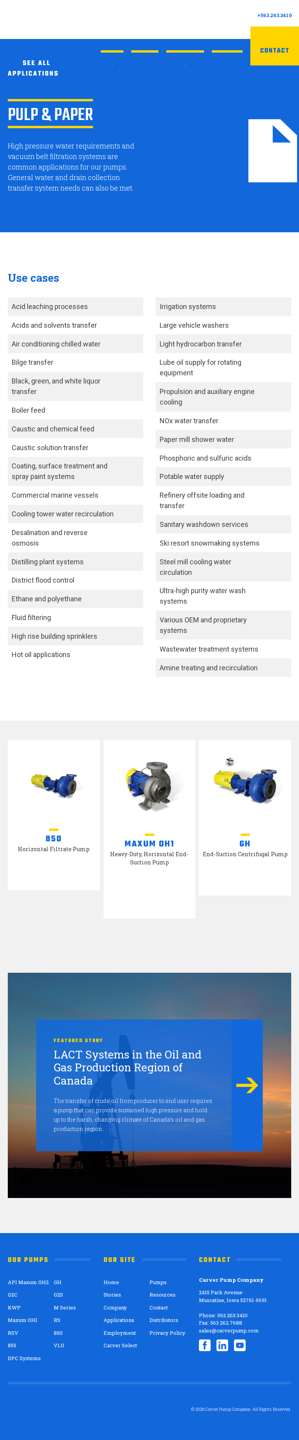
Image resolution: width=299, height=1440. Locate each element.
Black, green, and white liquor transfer (56, 386)
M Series (65, 1307)
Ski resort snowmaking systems (210, 543)
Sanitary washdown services (204, 524)
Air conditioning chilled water (56, 344)
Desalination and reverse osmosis (50, 537)
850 (58, 1332)
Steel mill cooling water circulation (195, 567)
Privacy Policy (167, 1332)
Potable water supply (192, 476)
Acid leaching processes (50, 306)
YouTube (240, 1345)
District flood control (43, 580)
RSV (13, 1332)
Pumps (112, 45)
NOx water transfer (189, 421)
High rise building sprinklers (54, 636)
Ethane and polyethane (47, 599)
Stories (144, 45)
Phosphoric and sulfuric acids (206, 458)
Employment (120, 1332)
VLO (59, 1345)
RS (57, 1319)
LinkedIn (222, 1345)
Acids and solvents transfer (54, 325)
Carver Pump (52, 19)
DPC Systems (24, 1358)
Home (111, 1282)
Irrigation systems (188, 306)
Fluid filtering (31, 617)
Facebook (205, 1345)
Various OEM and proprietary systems (203, 625)
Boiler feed (28, 410)
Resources (185, 45)
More (247, 1085)
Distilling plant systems (48, 562)
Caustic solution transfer (50, 447)
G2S (58, 1294)
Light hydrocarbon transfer (201, 344)
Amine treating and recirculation (209, 668)
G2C (13, 1294)
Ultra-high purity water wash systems (203, 596)
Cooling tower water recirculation (63, 514)
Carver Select (120, 1345)
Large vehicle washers (194, 325)
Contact (274, 51)
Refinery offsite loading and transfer (202, 500)
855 (12, 1345)
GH (58, 1282)
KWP (14, 1307)
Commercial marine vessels (55, 495)
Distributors (164, 1319)
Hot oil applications (41, 654)
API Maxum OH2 (28, 1282)
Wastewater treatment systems (209, 649)
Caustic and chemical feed (53, 429)
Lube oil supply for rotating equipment (200, 367)
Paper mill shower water (197, 439)
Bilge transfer (32, 362)
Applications (119, 1319)
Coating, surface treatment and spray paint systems (59, 471)
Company (227, 45)
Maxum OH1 (22, 1319)
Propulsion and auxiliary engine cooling (207, 396)
